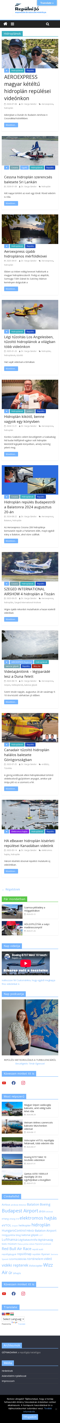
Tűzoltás (8, 768)
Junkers (30, 411)
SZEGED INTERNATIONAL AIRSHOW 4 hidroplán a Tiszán (29, 591)
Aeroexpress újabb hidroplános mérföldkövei (25, 254)
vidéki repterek (15, 1265)
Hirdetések (7, 1370)
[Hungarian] (12, 1314)
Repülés (30, 70)
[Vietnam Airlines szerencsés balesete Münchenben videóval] (12, 1121)
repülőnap (24, 1254)
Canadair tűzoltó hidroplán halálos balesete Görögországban (26, 754)
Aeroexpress (47, 104)
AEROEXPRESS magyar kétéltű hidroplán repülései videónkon (27, 87)
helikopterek (17, 685)
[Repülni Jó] (30, 3)
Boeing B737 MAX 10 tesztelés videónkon (35, 1159)
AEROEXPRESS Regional (21, 662)
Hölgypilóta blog (11, 1235)
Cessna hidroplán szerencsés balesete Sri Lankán (28, 179)
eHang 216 (14, 1218)
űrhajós (17, 1273)
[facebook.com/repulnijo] (13, 1293)
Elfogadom (30, 1417)
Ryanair (45, 1254)
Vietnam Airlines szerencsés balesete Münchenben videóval (38, 1125)
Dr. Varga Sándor (29, 104)
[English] (4, 1314)
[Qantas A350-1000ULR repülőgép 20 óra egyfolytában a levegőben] (12, 1172)
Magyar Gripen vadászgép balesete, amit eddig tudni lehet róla (37, 1108)
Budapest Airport (20, 1210)
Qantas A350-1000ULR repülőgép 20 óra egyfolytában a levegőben (37, 1176)
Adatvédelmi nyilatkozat (14, 1375)
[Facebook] (13, 1082)
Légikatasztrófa (27, 1239)
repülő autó (37, 1249)
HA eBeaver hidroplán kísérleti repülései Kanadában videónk (29, 843)
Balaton (7, 520)
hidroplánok (9, 355)
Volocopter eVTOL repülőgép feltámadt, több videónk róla (39, 1142)
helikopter (25, 1225)
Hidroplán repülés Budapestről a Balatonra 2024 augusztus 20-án (29, 507)
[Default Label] (23, 1293)
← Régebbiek (11, 889)
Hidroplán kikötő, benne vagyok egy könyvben (24, 419)
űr (10, 1272)
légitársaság (45, 1239)
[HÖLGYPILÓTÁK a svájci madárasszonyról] (12, 922)
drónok (49, 1211)
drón (42, 1211)
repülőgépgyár (9, 1254)
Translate (21, 1324)
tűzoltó (20, 355)
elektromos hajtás (38, 1218)
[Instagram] (23, 1082)
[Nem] (56, 1409)
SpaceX (5, 1259)
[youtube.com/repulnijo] (4, 1293)
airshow (14, 1205)
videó (48, 1259)
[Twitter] (4, 1082)
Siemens (54, 1254)
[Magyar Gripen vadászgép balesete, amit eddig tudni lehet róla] (12, 1103)
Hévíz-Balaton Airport (41, 1230)
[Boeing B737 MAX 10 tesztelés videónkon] (12, 1155)
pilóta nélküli (29, 1244)
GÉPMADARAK (9, 1352)
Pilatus (20, 1244)
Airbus (6, 1204)
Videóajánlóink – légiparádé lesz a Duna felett (27, 674)
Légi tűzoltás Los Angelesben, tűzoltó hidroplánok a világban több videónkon (29, 341)
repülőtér (36, 1254)
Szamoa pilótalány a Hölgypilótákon (34, 909)
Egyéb (24, 167)
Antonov (22, 1205)
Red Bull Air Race (16, 1248)
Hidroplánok (17, 70)
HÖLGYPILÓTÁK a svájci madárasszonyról (36, 926)
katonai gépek (12, 666)
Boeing (45, 1204)
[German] (8, 1314)
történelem (35, 1259)
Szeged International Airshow (27, 602)
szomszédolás (18, 1259)
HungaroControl (14, 1230)
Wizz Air (37, 666)
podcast (47, 1244)
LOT (41, 1235)
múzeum (12, 1243)
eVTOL (6, 1225)
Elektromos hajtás (19, 831)
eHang (5, 1218)
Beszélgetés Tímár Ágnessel (30, 1063)
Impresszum (8, 1380)
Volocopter (36, 1265)
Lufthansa (9, 1239)
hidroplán (8, 108)
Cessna (14, 167)
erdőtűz (45, 764)
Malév (4, 1244)
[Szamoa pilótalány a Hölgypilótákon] (12, 906)
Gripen (7, 685)
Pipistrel (39, 1244)
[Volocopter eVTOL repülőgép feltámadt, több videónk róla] (12, 1138)
